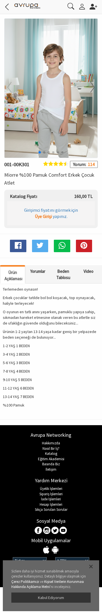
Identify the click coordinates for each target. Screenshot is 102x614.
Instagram (47, 531)
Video (89, 271)
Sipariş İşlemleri (51, 494)
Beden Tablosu (63, 274)
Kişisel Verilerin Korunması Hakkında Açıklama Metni (47, 584)
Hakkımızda (51, 443)
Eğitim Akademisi (51, 459)
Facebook (39, 531)
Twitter (55, 531)
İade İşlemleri (51, 499)
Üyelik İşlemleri (51, 488)
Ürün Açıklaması (13, 275)
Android (55, 550)
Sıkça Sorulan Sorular (51, 509)
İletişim (51, 469)
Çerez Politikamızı (25, 581)
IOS (47, 550)
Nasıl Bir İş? (51, 448)
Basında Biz (51, 464)
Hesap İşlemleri (51, 504)
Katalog (51, 453)
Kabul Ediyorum (51, 597)
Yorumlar (37, 271)
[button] (89, 87)
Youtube (63, 531)
